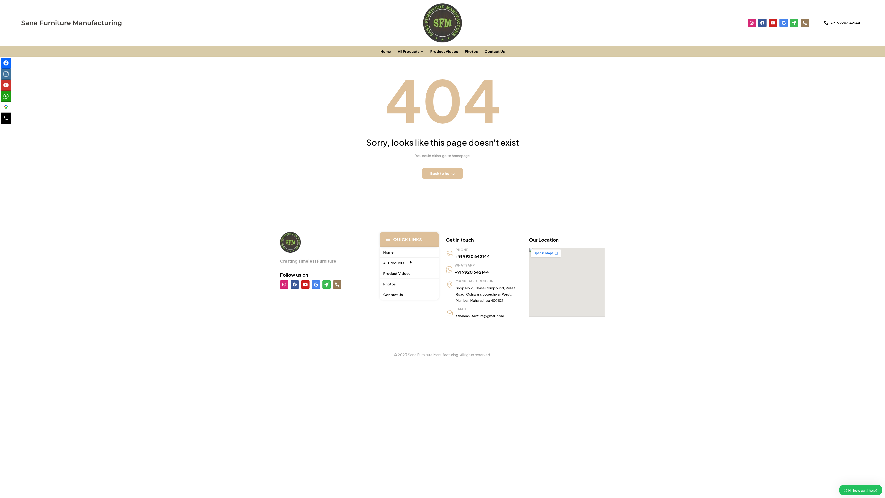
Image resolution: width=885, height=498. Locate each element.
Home (386, 51)
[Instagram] (752, 23)
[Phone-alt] (805, 23)
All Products (408, 51)
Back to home (442, 173)
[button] (842, 23)
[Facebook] (762, 23)
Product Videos (444, 51)
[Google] (783, 23)
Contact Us (495, 51)
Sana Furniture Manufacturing (71, 23)
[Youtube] (773, 23)
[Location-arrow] (794, 23)
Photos (471, 51)
